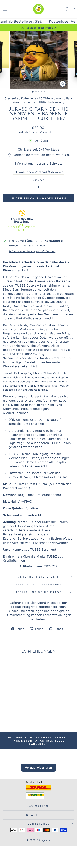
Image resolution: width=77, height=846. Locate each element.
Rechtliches (37, 823)
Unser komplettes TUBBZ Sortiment (29, 549)
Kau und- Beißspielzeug (20, 538)
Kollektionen (29, 98)
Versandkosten (49, 131)
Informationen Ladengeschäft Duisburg (32, 251)
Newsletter (37, 814)
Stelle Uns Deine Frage (38, 592)
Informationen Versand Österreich (38, 172)
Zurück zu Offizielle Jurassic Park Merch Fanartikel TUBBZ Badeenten (40, 740)
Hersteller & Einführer (38, 584)
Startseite (12, 98)
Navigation (38, 806)
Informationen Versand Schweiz (38, 163)
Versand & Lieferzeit (38, 576)
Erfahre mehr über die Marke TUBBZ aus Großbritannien (33, 558)
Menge (38, 180)
